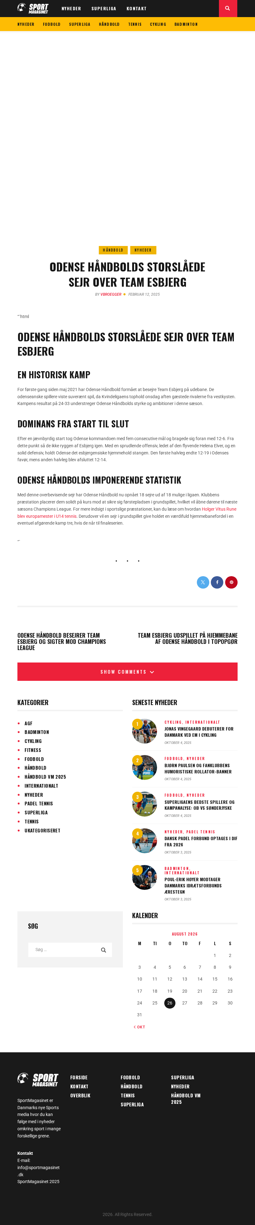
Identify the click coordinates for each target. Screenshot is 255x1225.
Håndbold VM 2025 (45, 776)
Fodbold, (176, 758)
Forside (79, 1077)
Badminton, (178, 868)
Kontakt (79, 1086)
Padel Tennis (39, 803)
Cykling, (175, 722)
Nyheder (143, 250)
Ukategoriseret (42, 830)
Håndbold (113, 250)
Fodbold (34, 758)
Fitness (33, 749)
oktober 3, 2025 (178, 852)
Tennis (32, 821)
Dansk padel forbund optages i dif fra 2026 (201, 841)
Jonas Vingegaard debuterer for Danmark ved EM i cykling (199, 732)
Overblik (80, 1095)
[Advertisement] (127, 77)
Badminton (37, 731)
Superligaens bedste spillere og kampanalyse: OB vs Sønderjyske (199, 805)
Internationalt (41, 785)
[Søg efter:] (70, 949)
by (108, 294)
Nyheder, (175, 831)
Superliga (36, 812)
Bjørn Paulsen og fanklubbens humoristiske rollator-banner (198, 768)
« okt (139, 1027)
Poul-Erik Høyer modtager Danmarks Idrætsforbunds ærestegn (193, 885)
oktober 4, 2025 (178, 743)
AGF (28, 723)
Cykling (33, 740)
